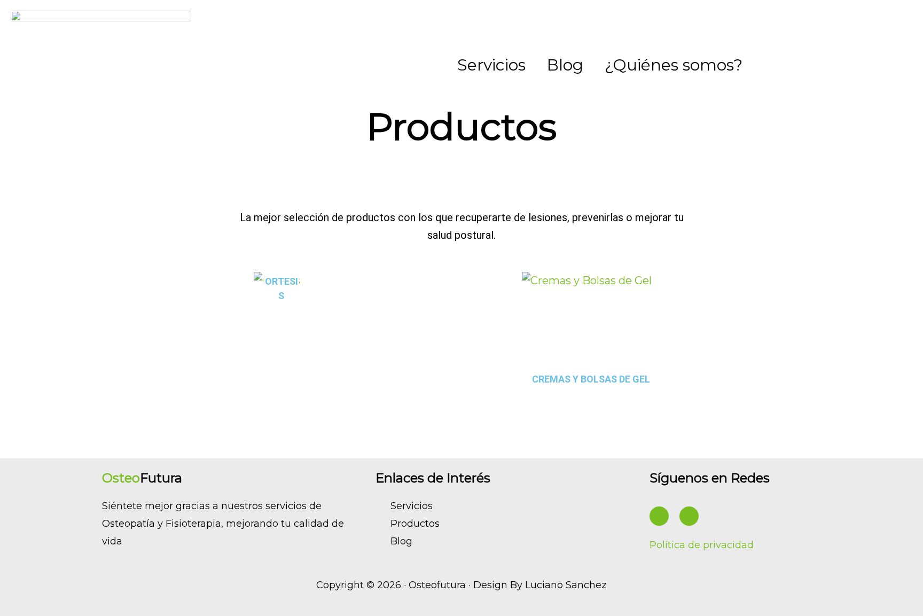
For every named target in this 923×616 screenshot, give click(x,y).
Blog (565, 65)
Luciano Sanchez (566, 585)
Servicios (491, 65)
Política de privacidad (702, 545)
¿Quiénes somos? (673, 65)
